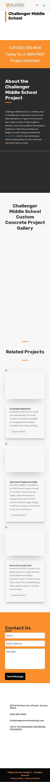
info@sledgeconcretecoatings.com (27, 720)
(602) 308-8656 (18, 714)
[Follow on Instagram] (32, 690)
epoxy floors (10, 136)
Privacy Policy (17, 778)
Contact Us (25, 184)
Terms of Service (32, 778)
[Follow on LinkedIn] (25, 690)
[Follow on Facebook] (17, 690)
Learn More (18, 432)
